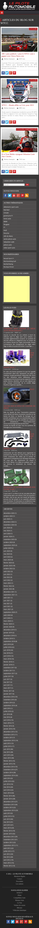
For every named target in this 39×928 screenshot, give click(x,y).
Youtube (14, 195)
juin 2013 (7, 819)
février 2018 (8, 662)
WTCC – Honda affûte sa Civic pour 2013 (18, 105)
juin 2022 (7, 574)
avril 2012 (7, 860)
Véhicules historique (19, 910)
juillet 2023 (7, 548)
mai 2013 (7, 822)
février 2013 (8, 831)
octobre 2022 (8, 568)
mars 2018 (7, 659)
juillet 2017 (7, 676)
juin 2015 (7, 749)
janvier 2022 (8, 589)
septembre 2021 (9, 595)
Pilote (19, 895)
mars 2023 (7, 560)
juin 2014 (7, 784)
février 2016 (8, 726)
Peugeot (6, 224)
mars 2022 (7, 583)
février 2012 (8, 866)
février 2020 (8, 624)
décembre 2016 (9, 697)
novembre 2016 (9, 700)
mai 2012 (7, 857)
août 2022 (7, 571)
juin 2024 (7, 528)
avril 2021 (7, 606)
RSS (26, 195)
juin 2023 (7, 551)
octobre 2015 (8, 737)
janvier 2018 (8, 665)
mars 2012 (7, 863)
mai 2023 (7, 554)
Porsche (6, 233)
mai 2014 (7, 787)
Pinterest (22, 195)
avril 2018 (7, 656)
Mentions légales (19, 876)
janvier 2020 (8, 627)
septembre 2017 (9, 673)
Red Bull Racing (8, 264)
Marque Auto (19, 900)
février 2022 (8, 586)
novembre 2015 (9, 735)
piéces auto (8, 245)
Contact (19, 879)
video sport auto (9, 248)
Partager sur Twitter (7, 73)
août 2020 (7, 615)
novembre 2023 (9, 539)
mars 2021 (7, 609)
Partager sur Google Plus (10, 73)
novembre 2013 (9, 805)
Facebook (5, 195)
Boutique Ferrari (9, 267)
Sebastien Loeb (9, 242)
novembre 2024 (9, 525)
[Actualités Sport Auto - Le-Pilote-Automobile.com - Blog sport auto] (18, 6)
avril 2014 (7, 790)
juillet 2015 (7, 746)
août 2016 (7, 708)
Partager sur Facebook (3, 73)
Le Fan (19, 903)
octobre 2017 (8, 670)
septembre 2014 (9, 775)
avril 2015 (7, 755)
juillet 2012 (7, 851)
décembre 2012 (9, 837)
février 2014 (8, 796)
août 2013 (7, 813)
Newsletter (19, 881)
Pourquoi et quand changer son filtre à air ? (19, 488)
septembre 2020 (9, 612)
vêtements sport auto (11, 207)
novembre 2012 (9, 839)
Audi (5, 230)
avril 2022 (7, 580)
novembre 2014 (9, 770)
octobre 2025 (8, 516)
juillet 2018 (7, 647)
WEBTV (20, 893)
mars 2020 (7, 621)
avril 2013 (7, 825)
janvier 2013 (8, 834)
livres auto (7, 219)
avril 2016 (7, 720)
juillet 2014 (7, 781)
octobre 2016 (8, 703)
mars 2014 (7, 793)
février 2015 (8, 761)
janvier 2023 (8, 566)
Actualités (33, 29)
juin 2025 (7, 519)
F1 (4, 227)
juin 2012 (7, 854)
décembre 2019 (9, 630)
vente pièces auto (10, 239)
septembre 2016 (9, 705)
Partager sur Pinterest (14, 73)
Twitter (9, 195)
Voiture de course (19, 905)
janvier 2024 (8, 536)
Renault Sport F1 (9, 258)
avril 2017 (7, 685)
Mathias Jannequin (9, 59)
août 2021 (7, 598)
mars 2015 (7, 758)
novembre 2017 (9, 668)
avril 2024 (7, 534)
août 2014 (7, 778)
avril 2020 (7, 618)
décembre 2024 (9, 522)
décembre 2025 (9, 513)
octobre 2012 (8, 842)
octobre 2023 (8, 542)
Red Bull (6, 210)
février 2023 (8, 563)
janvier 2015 (8, 764)
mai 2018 (7, 653)
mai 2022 (7, 577)
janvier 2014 (8, 799)
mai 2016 (7, 717)
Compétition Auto (31, 129)
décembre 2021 (9, 592)
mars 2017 (7, 688)
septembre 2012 (9, 845)
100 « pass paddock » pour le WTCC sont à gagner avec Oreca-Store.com (18, 55)
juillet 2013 (7, 816)
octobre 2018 (8, 638)
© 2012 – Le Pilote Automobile (19, 874)
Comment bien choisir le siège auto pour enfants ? (19, 330)
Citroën (6, 213)
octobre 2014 (8, 772)
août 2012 (7, 848)
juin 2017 (7, 679)
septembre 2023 (9, 545)
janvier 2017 (8, 694)
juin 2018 (7, 650)
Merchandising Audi (10, 261)
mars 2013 (7, 828)
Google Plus (18, 195)
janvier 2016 (8, 729)
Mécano (19, 908)
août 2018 (7, 644)
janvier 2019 (8, 633)
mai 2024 (7, 531)
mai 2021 (7, 603)
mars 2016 (7, 723)
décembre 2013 (9, 802)
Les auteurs (19, 884)
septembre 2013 (9, 810)
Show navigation (2, 12)
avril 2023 (7, 557)
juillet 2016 (7, 711)
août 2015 (7, 743)
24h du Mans (8, 236)
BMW (5, 222)
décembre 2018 (9, 635)
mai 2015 (7, 752)
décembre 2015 (9, 732)
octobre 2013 (8, 807)
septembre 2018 (9, 641)
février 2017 (8, 691)
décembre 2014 (9, 767)
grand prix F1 (8, 216)
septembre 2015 (9, 740)
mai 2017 (7, 682)
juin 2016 (7, 714)
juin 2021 (7, 601)
